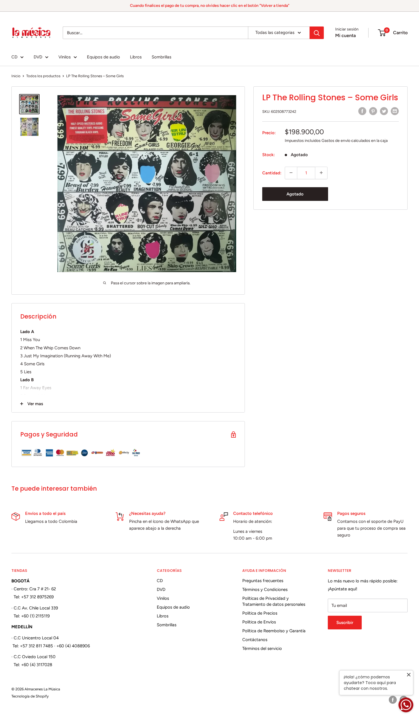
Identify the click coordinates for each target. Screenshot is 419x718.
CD (14, 57)
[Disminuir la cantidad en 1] (291, 173)
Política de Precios (259, 613)
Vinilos (64, 57)
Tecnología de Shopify (30, 696)
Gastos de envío (336, 140)
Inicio (16, 76)
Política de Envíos (259, 622)
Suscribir (344, 622)
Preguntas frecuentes (262, 580)
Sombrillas (161, 57)
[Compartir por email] (395, 111)
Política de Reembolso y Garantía (274, 630)
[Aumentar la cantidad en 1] (321, 173)
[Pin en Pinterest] (373, 111)
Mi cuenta (345, 35)
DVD (38, 57)
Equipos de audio (103, 57)
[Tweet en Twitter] (384, 111)
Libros (136, 57)
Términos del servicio (262, 648)
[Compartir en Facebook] (362, 111)
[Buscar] (317, 32)
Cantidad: (271, 172)
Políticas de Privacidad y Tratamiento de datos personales (273, 601)
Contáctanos (254, 639)
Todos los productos (43, 76)
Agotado (295, 193)
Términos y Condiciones (265, 589)
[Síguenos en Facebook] (393, 700)
